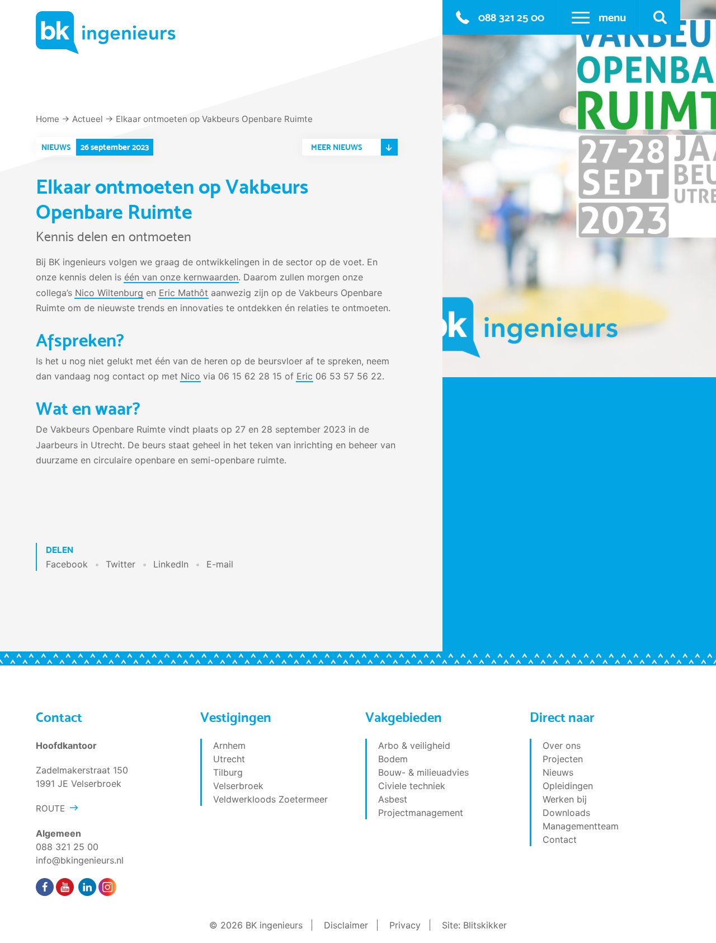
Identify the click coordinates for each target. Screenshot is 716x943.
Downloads (566, 812)
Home (47, 119)
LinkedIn (171, 564)
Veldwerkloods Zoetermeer (270, 799)
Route (50, 808)
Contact (560, 839)
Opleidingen (568, 785)
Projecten (563, 758)
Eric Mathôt (183, 292)
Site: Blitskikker (474, 925)
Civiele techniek (411, 785)
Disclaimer (346, 925)
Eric (304, 376)
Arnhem (229, 745)
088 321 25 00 (511, 17)
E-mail (219, 564)
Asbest (392, 799)
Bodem (393, 758)
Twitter (120, 564)
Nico (190, 376)
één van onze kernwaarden (181, 277)
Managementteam (581, 826)
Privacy (405, 925)
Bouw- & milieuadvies (423, 772)
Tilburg (228, 772)
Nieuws (558, 772)
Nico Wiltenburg (109, 292)
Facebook (67, 564)
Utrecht (229, 758)
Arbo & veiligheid (414, 745)
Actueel (87, 119)
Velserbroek (238, 785)
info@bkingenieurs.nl (80, 860)
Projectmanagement (420, 812)
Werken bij (565, 799)
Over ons (562, 745)
